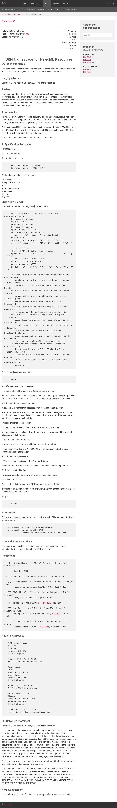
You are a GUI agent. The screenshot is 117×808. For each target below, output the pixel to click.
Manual (41, 9)
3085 (26, 34)
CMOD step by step (69, 9)
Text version (7, 21)
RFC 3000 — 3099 (36, 14)
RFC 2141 (46, 603)
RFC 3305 (87, 70)
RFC (27, 14)
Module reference (28, 9)
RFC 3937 (87, 72)
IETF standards (53, 9)
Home (4, 14)
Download (56, 4)
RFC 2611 (56, 613)
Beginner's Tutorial (9, 9)
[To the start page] (7, 805)
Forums (66, 4)
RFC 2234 (44, 627)
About (24, 4)
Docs (46, 4)
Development (36, 4)
